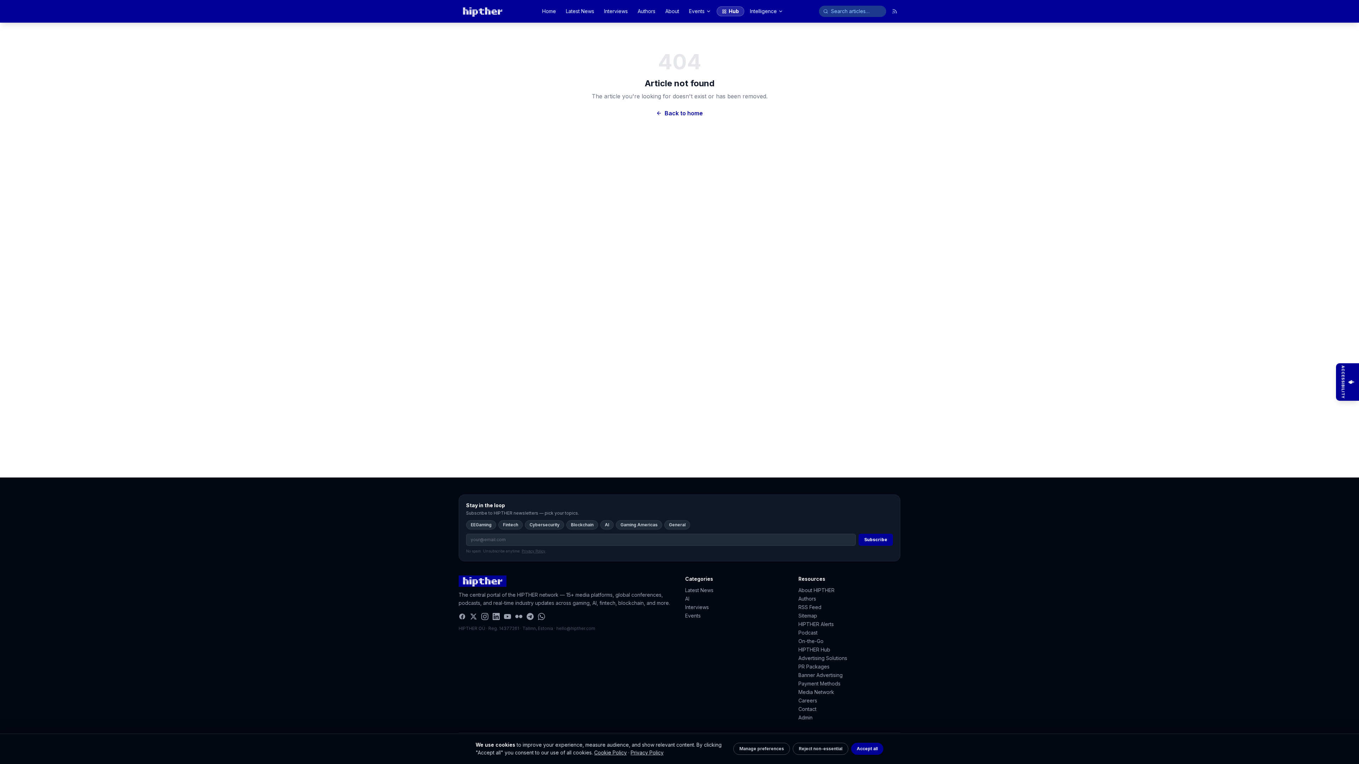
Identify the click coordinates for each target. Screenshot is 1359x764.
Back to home (684, 113)
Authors (646, 11)
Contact (807, 709)
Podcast (808, 633)
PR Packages (814, 667)
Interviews (616, 11)
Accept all (867, 748)
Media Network (816, 692)
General (677, 524)
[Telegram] (530, 616)
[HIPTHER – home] (482, 11)
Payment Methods (819, 684)
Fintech (510, 524)
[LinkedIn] (496, 616)
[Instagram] (484, 616)
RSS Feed (809, 607)
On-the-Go (811, 641)
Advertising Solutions (822, 658)
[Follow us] (894, 11)
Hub (734, 11)
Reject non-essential (820, 748)
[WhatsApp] (541, 616)
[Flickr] (518, 616)
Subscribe (875, 539)
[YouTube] (507, 616)
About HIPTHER (816, 590)
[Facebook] (462, 616)
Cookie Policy (610, 752)
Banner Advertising (820, 675)
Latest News (580, 11)
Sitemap (807, 616)
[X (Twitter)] (473, 616)
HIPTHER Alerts (816, 624)
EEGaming (481, 524)
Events (697, 11)
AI (607, 524)
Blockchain (582, 524)
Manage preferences (761, 748)
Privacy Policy (647, 752)
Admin (805, 717)
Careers (807, 701)
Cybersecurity (544, 524)
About (672, 11)
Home (549, 11)
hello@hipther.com (575, 628)
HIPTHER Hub (814, 650)
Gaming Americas (639, 524)
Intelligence (763, 11)
